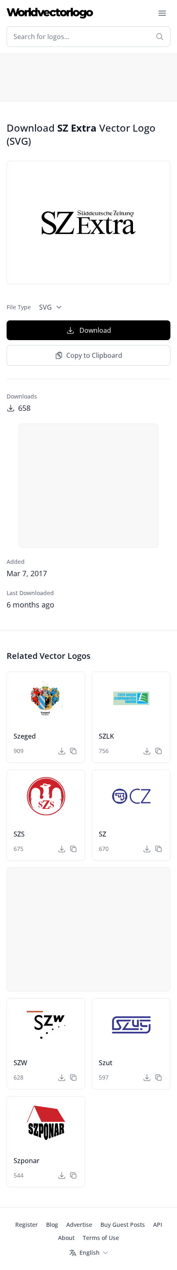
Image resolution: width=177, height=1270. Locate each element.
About (66, 1238)
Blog (52, 1224)
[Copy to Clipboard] (73, 751)
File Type (19, 307)
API (157, 1224)
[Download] (62, 751)
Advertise (79, 1224)
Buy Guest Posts (122, 1224)
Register (26, 1224)
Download (95, 330)
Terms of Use (101, 1238)
